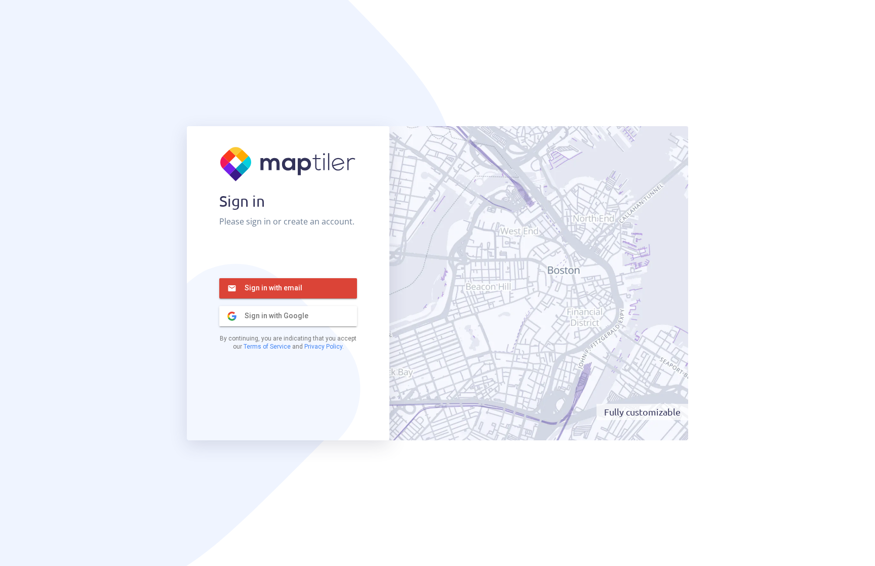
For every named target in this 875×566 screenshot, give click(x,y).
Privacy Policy (323, 346)
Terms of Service (267, 346)
